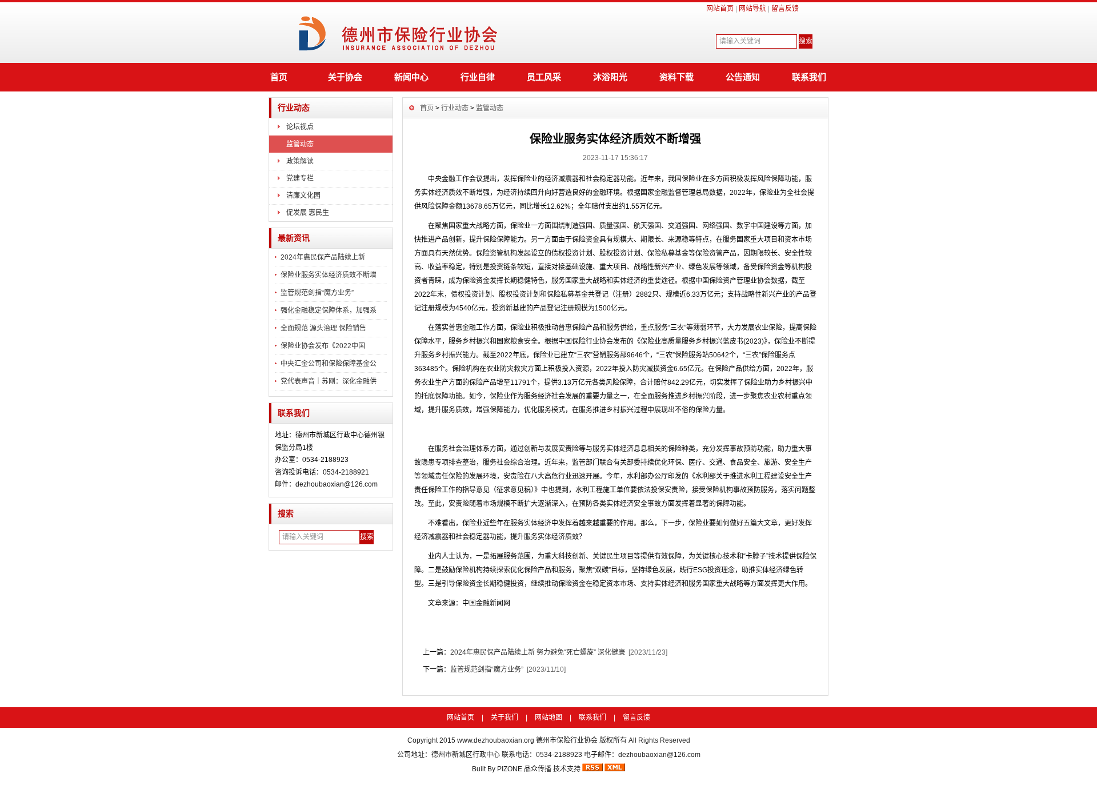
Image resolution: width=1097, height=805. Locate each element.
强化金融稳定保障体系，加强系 (329, 310)
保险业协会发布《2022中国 (323, 346)
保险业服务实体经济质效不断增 (329, 275)
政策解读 (300, 161)
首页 (278, 77)
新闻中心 (411, 77)
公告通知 (743, 77)
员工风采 (544, 77)
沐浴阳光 (610, 77)
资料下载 (676, 77)
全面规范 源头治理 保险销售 (323, 328)
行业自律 (478, 77)
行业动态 (294, 107)
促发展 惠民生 (307, 213)
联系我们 (809, 77)
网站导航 (752, 9)
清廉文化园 (303, 196)
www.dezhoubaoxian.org (495, 740)
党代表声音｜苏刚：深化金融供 (329, 381)
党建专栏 (300, 178)
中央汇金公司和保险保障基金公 (329, 364)
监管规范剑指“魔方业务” (317, 293)
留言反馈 (785, 9)
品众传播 (537, 769)
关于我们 (504, 718)
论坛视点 (300, 127)
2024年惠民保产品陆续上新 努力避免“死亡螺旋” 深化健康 (537, 652)
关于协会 (345, 77)
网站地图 (548, 718)
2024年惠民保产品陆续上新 (323, 257)
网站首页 (720, 9)
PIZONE (509, 769)
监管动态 (300, 144)
